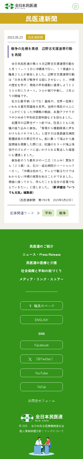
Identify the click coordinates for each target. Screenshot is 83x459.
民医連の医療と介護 (41, 262)
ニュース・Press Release (41, 254)
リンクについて (54, 431)
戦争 (62, 212)
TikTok (41, 386)
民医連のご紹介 (41, 246)
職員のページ (44, 305)
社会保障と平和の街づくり (41, 270)
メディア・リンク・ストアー (41, 279)
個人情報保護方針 (30, 431)
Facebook (41, 344)
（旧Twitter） (44, 358)
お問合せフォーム (41, 400)
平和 (48, 212)
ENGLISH (41, 319)
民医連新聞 (35, 37)
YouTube (41, 372)
